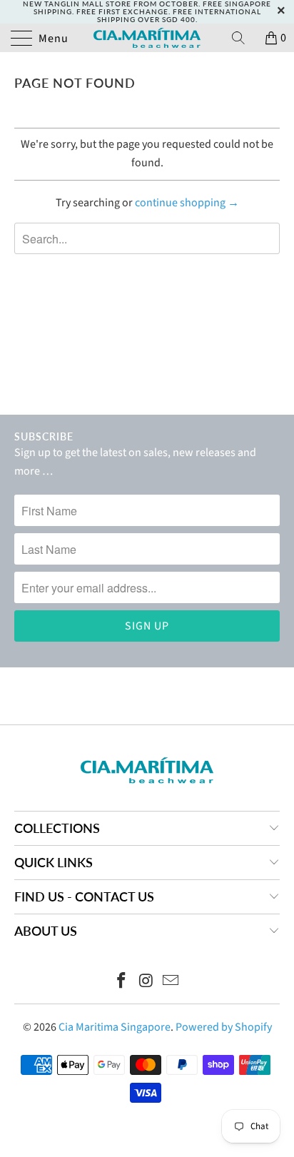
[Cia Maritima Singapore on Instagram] (146, 982)
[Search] (243, 37)
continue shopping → (187, 203)
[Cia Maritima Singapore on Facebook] (121, 982)
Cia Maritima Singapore (115, 1027)
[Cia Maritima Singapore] (147, 38)
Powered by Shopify (224, 1027)
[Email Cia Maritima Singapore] (171, 982)
